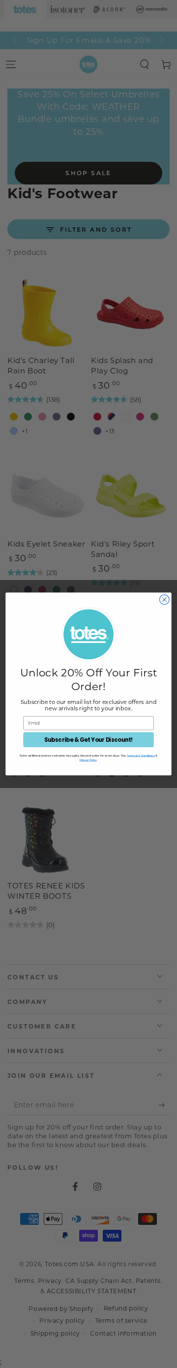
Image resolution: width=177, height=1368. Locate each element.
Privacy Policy (88, 759)
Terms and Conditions (140, 755)
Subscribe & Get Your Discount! (88, 740)
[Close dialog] (165, 600)
